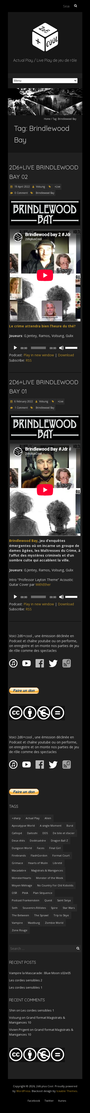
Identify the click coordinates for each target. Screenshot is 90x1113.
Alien (48, 818)
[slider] (72, 347)
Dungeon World (22, 848)
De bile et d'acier (64, 833)
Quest (48, 900)
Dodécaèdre (38, 840)
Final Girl (55, 848)
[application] (45, 348)
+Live (57, 186)
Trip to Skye (61, 915)
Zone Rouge (19, 930)
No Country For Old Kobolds (55, 885)
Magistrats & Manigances (47, 870)
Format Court (61, 855)
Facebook (34, 1100)
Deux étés (18, 840)
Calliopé (17, 833)
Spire (54, 908)
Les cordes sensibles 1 (25, 987)
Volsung (40, 186)
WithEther (43, 584)
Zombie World (54, 922)
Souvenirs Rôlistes (34, 908)
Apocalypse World (23, 825)
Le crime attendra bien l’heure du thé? (42, 326)
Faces (40, 848)
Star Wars (69, 908)
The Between (20, 915)
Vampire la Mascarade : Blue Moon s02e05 (40, 973)
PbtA (25, 893)
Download (66, 355)
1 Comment (21, 407)
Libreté (57, 863)
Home (47, 119)
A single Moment (50, 825)
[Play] (15, 347)
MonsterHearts (21, 878)
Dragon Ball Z (59, 840)
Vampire (17, 922)
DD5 (45, 833)
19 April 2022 (22, 186)
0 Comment (21, 193)
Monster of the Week (49, 878)
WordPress (23, 1091)
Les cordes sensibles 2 (25, 980)
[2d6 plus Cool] (45, 24)
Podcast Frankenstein (25, 900)
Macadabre (19, 870)
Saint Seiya (64, 900)
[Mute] (61, 347)
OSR (14, 893)
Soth (15, 908)
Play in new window (39, 355)
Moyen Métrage (22, 885)
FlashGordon (39, 855)
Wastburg (34, 922)
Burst (69, 825)
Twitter (49, 1100)
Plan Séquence (42, 893)
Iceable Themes (66, 1091)
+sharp (16, 818)
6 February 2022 (23, 401)
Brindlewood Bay (45, 193)
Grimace (17, 863)
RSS (29, 360)
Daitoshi (32, 833)
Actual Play (33, 818)
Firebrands (19, 855)
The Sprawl (41, 915)
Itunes (62, 1100)
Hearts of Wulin (38, 863)
